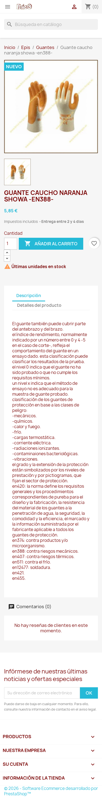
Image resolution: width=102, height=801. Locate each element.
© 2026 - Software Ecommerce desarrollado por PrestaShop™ (51, 791)
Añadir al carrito (51, 243)
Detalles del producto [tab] (39, 305)
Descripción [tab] (28, 295)
